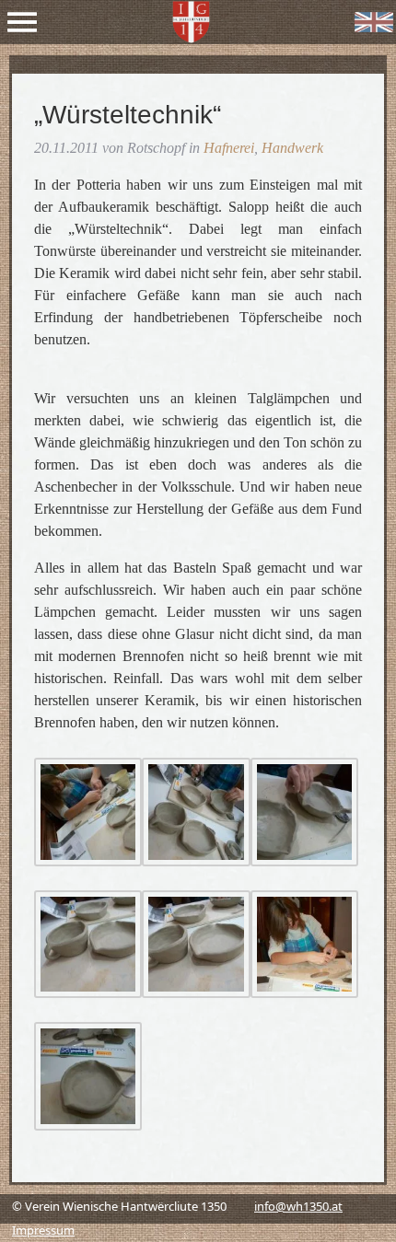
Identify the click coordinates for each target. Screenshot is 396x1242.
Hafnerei (229, 148)
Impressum (43, 1230)
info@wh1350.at (298, 1206)
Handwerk (292, 148)
